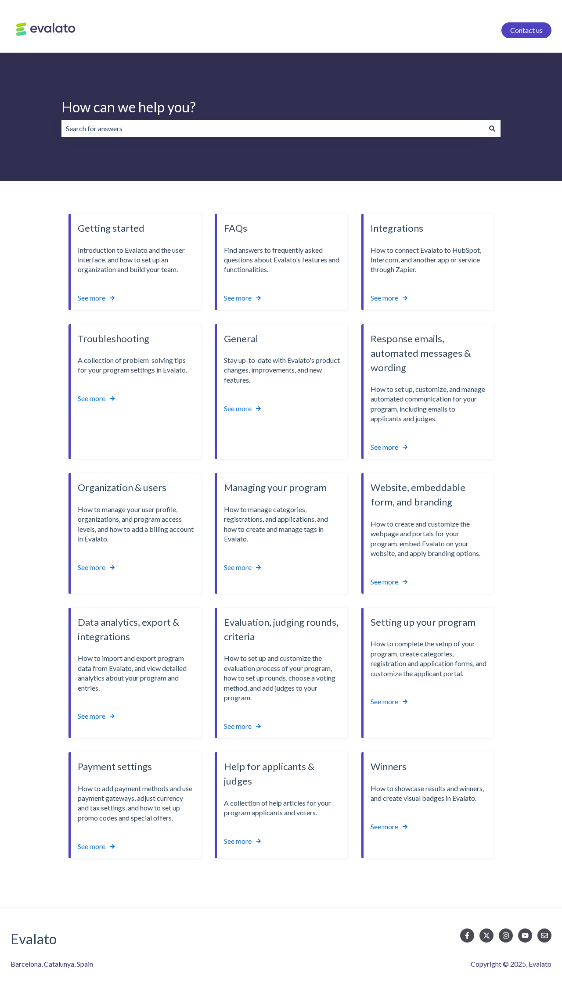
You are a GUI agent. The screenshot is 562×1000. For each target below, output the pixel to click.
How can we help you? (128, 106)
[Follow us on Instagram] (506, 935)
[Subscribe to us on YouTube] (525, 935)
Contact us (526, 30)
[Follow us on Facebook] (467, 935)
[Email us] (544, 935)
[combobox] (272, 128)
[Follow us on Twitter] (486, 935)
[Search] (492, 128)
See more (91, 298)
